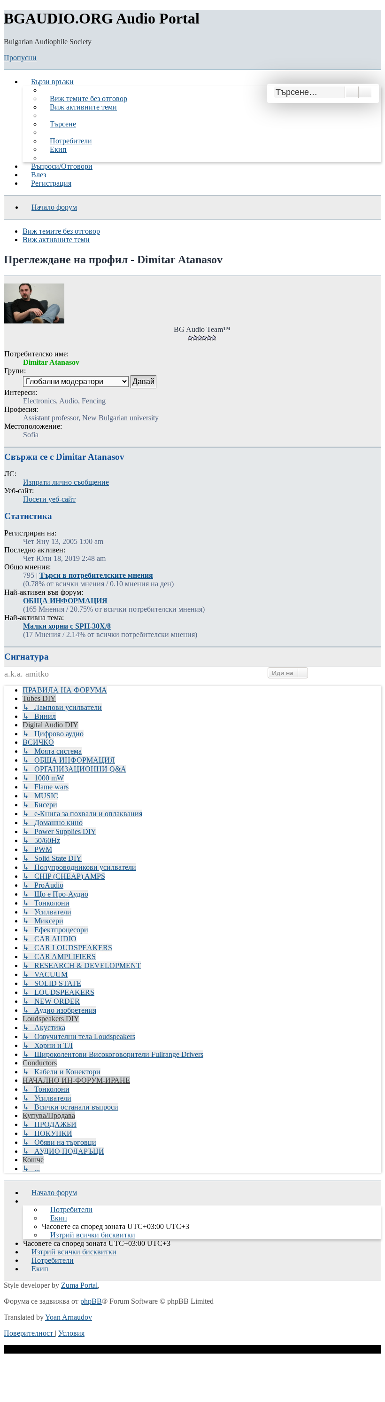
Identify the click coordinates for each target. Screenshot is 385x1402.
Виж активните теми (56, 240)
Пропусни (20, 58)
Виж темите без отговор (61, 231)
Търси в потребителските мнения (96, 575)
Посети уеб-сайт (49, 499)
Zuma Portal (79, 1285)
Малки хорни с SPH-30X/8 (67, 626)
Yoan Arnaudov (68, 1317)
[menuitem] (84, 98)
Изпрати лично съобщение (66, 482)
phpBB (91, 1301)
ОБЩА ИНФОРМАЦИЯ (65, 601)
